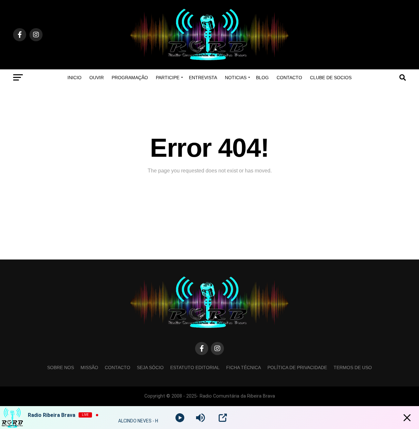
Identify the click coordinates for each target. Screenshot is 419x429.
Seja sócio (150, 367)
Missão (89, 367)
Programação (130, 77)
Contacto (289, 77)
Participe (167, 77)
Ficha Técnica (243, 367)
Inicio (74, 77)
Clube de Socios (331, 77)
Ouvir (96, 77)
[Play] (179, 417)
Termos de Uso (353, 367)
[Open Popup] (222, 417)
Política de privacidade (297, 367)
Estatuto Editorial (195, 367)
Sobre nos (60, 367)
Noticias (235, 77)
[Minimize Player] (407, 417)
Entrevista (203, 77)
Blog (262, 77)
